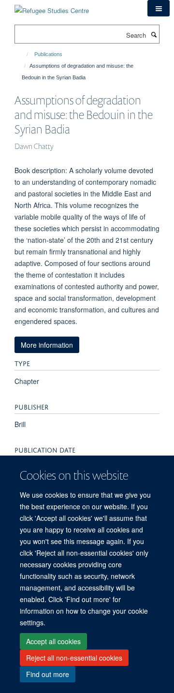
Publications (48, 54)
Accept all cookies (53, 641)
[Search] (153, 34)
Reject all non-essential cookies (74, 658)
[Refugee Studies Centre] (51, 7)
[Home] (23, 54)
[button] (158, 8)
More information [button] (47, 345)
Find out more (47, 674)
